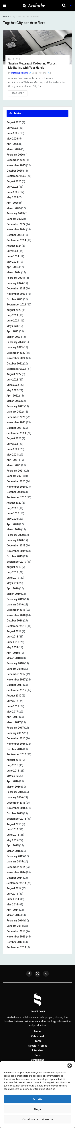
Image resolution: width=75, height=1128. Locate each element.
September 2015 (16, 818)
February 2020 (15, 534)
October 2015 (15, 813)
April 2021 (13, 459)
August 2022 (14, 374)
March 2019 (14, 593)
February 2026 (15, 154)
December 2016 (16, 738)
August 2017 (14, 695)
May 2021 (12, 454)
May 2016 (12, 775)
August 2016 (14, 759)
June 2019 (13, 577)
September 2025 (16, 175)
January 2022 (15, 411)
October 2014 (15, 877)
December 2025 (16, 159)
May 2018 (12, 647)
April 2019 (13, 588)
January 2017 (15, 733)
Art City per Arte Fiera (28, 16)
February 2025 (15, 213)
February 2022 (15, 406)
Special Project (37, 1045)
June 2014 (13, 899)
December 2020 (16, 481)
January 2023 (15, 347)
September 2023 (16, 304)
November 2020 (16, 486)
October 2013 (15, 942)
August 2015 (14, 824)
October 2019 (15, 556)
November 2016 (16, 743)
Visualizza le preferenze (38, 1119)
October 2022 (15, 363)
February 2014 (15, 920)
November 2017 (16, 679)
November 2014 (16, 872)
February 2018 (15, 663)
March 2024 (14, 272)
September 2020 (16, 497)
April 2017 (13, 716)
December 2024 (16, 224)
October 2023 (15, 299)
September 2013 (16, 947)
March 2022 (14, 400)
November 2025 (16, 165)
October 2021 (15, 427)
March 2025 (14, 208)
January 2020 (15, 540)
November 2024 (16, 229)
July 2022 (12, 379)
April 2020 (13, 524)
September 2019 (16, 561)
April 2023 (13, 331)
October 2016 (15, 749)
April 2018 (13, 652)
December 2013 (16, 931)
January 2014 (15, 925)
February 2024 (15, 277)
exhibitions (14, 59)
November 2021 (16, 422)
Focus (37, 1031)
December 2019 (16, 545)
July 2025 (12, 186)
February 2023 (15, 342)
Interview (37, 1050)
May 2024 (12, 261)
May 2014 (12, 904)
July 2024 (12, 251)
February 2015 (15, 856)
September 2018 (16, 626)
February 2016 (15, 791)
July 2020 (12, 508)
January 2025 (15, 218)
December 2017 (16, 674)
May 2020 (12, 518)
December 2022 (16, 352)
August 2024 (14, 245)
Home (6, 16)
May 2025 (12, 197)
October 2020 (15, 492)
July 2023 (12, 315)
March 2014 (14, 915)
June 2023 (13, 320)
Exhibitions (37, 1059)
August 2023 (14, 310)
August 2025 (14, 181)
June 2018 (13, 642)
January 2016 (15, 797)
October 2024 (15, 235)
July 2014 (12, 893)
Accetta (37, 1099)
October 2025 (15, 170)
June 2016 (13, 770)
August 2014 (14, 888)
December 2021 (16, 417)
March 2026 (14, 149)
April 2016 (13, 781)
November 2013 (16, 936)
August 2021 (14, 438)
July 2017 (12, 700)
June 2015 (13, 834)
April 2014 (13, 909)
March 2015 (14, 851)
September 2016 (16, 754)
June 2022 (13, 384)
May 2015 (12, 840)
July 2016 (12, 765)
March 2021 (14, 465)
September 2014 (16, 883)
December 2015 (16, 802)
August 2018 (14, 631)
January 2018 (15, 668)
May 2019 (12, 583)
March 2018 (14, 658)
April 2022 (13, 395)
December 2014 (16, 867)
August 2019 (14, 567)
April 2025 (13, 202)
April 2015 (13, 845)
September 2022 (16, 368)
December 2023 (16, 288)
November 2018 (16, 615)
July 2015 (12, 829)
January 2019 (15, 604)
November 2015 (16, 808)
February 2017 (15, 727)
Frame (38, 1040)
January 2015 (15, 861)
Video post (37, 1036)
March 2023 (14, 336)
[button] (69, 1065)
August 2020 (14, 502)
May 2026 (12, 138)
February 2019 (15, 599)
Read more (18, 93)
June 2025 (13, 192)
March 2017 (14, 722)
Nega (37, 1109)
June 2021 (13, 449)
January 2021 (15, 475)
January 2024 (15, 283)
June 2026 (13, 133)
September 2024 (16, 240)
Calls (37, 1055)
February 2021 (15, 470)
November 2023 (16, 293)
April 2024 (13, 267)
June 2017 (13, 706)
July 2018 (12, 636)
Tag (13, 16)
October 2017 (15, 684)
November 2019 (16, 551)
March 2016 (14, 786)
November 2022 (16, 358)
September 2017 (16, 690)
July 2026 (12, 127)
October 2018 (15, 620)
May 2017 (12, 711)
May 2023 (12, 326)
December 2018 (16, 609)
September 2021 (16, 433)
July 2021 (12, 443)
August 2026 (14, 122)
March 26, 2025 (38, 73)
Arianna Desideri (19, 73)
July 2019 (12, 572)
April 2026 (13, 143)
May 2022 (12, 390)
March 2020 (14, 529)
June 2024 (13, 256)
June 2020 (13, 513)
